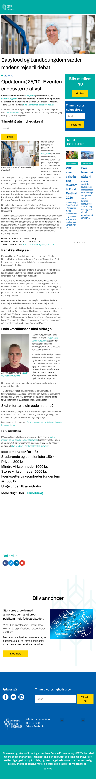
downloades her (12, 112)
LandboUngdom (9, 99)
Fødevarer (72, 163)
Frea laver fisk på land (87, 172)
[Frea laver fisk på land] (87, 155)
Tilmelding (34, 493)
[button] (90, 7)
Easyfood (30, 96)
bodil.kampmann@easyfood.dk (38, 105)
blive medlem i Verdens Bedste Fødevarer (29, 446)
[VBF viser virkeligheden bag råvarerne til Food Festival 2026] (72, 155)
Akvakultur (87, 163)
